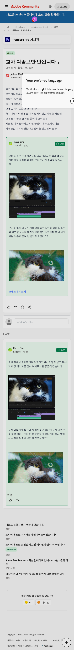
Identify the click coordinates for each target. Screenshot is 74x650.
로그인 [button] (30, 92)
